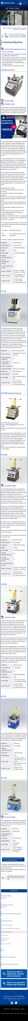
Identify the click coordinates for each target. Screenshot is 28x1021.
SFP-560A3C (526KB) (9, 104)
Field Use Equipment (6, 943)
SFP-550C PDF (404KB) (9, 617)
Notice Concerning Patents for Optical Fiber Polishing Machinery (12, 859)
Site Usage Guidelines (15, 1008)
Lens (3, 950)
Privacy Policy (6, 1008)
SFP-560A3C (12, 424)
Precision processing (7, 905)
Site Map (22, 1008)
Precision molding (6, 896)
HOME (4, 27)
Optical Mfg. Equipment (7, 932)
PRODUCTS (9, 27)
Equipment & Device (16, 27)
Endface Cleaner (5, 939)
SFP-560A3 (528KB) (9, 100)
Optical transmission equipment (10, 964)
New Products (7, 925)
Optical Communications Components (12, 913)
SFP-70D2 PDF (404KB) (9, 817)
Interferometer (5, 935)
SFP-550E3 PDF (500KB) (10, 485)
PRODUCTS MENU (14, 8)
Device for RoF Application (9, 957)
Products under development (10, 928)
